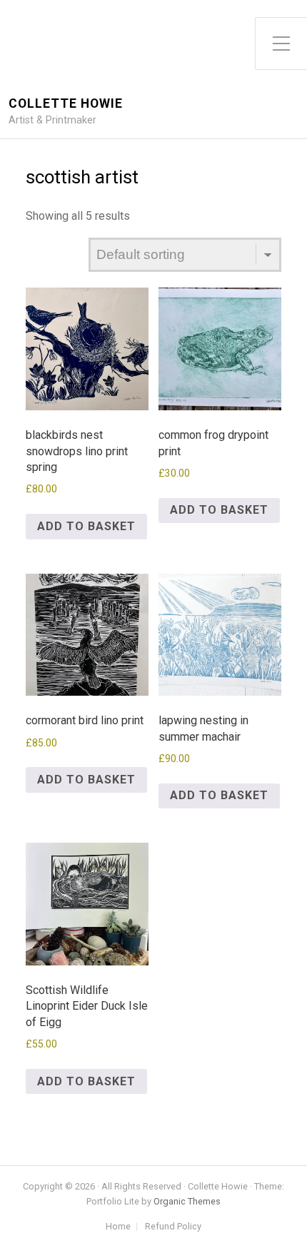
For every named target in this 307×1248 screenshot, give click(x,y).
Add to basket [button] (86, 526)
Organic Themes (187, 1201)
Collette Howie (66, 104)
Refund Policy (173, 1227)
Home (118, 1227)
